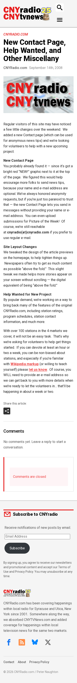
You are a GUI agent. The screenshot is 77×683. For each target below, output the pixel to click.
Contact (8, 662)
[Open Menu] (60, 20)
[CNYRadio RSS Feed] (21, 642)
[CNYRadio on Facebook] (8, 642)
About (22, 662)
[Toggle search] (60, 7)
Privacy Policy (39, 662)
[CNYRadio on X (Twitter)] (48, 642)
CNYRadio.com (15, 34)
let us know (38, 370)
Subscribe (17, 548)
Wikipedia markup (24, 364)
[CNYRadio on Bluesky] (35, 642)
